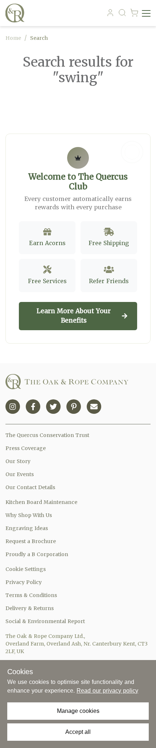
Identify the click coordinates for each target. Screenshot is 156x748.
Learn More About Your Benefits (74, 315)
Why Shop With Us (28, 515)
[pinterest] (73, 406)
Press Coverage (25, 448)
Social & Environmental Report (45, 621)
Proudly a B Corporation (36, 554)
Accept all (78, 732)
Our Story (17, 461)
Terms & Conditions (31, 595)
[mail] (94, 406)
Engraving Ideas (26, 528)
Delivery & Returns (29, 608)
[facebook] (33, 406)
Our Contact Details (30, 487)
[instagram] (12, 406)
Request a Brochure (30, 541)
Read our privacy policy (107, 691)
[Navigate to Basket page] (134, 13)
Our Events (19, 474)
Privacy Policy (23, 582)
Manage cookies (78, 711)
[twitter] (53, 406)
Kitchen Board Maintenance (41, 502)
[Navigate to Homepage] (16, 13)
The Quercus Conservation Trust (47, 435)
